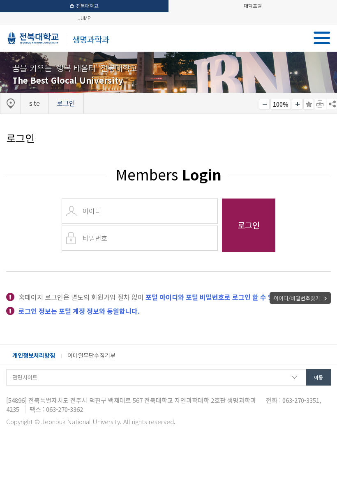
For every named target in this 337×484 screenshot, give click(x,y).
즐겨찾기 (308, 104)
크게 (297, 104)
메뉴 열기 (322, 38)
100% (281, 104)
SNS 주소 (332, 104)
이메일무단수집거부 (91, 355)
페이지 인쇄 (320, 104)
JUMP (84, 17)
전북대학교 (87, 5)
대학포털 (253, 5)
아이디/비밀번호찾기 (297, 298)
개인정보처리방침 (33, 355)
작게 (264, 104)
